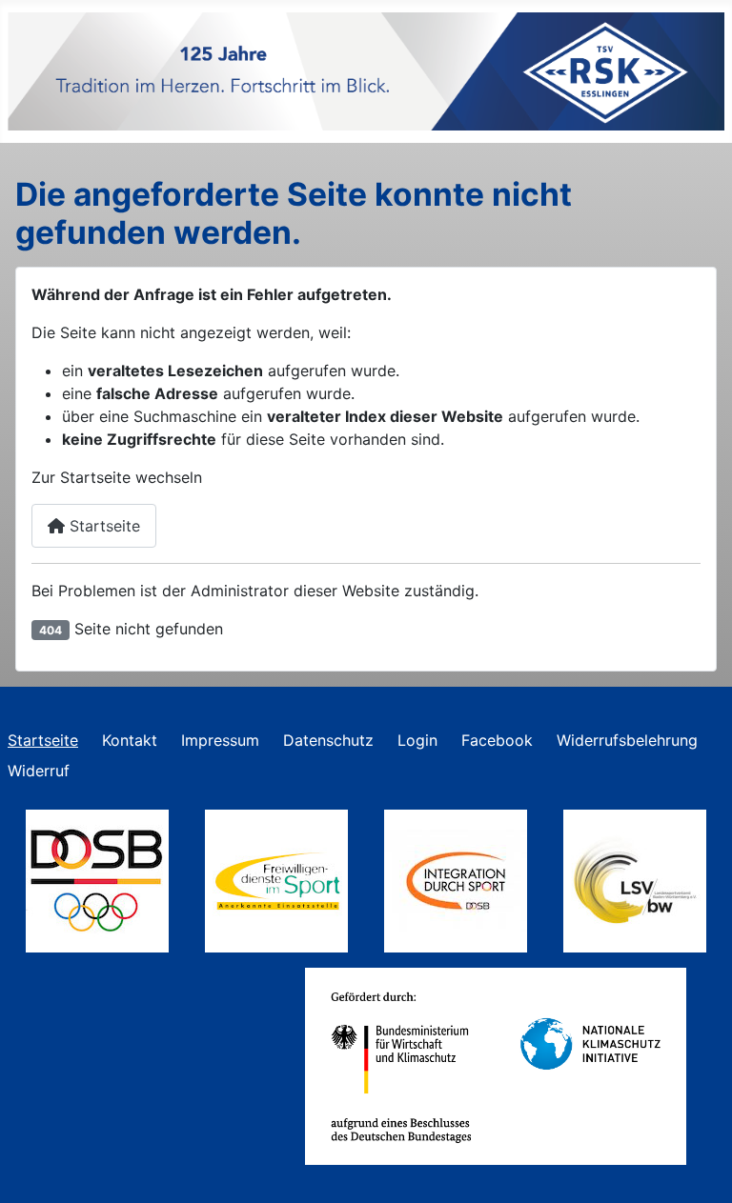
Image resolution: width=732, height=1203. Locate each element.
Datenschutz (328, 740)
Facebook (497, 740)
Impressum (220, 740)
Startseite (102, 525)
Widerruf (39, 770)
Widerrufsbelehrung (627, 740)
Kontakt (129, 740)
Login (417, 740)
